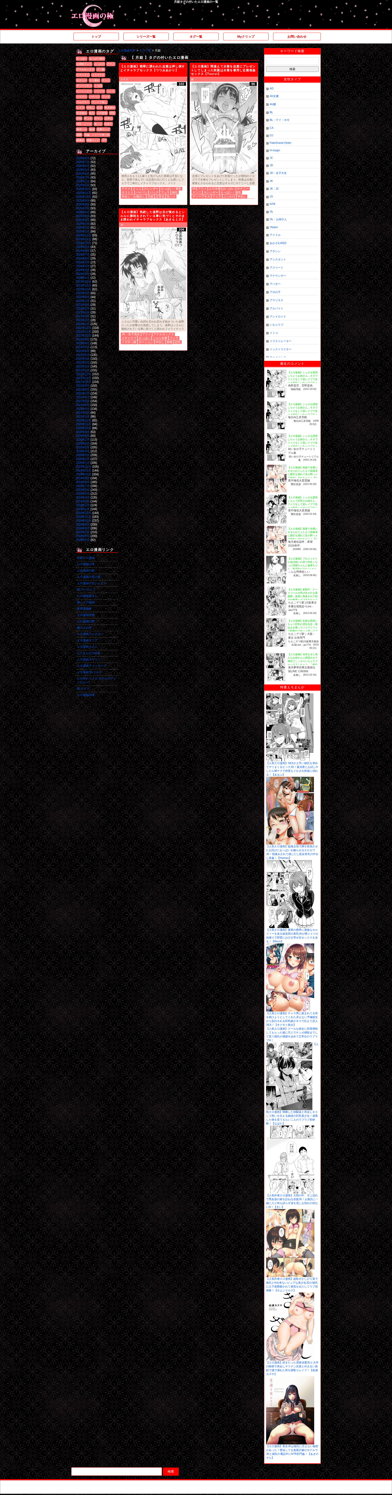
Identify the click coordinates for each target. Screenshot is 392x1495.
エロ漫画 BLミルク (89, 672)
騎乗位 (80, 140)
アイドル (275, 235)
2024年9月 (83, 247)
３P (104, 140)
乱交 (99, 107)
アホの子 (275, 292)
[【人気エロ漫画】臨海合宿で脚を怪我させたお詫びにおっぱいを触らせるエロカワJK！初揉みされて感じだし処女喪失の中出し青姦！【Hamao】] (290, 778)
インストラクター (281, 349)
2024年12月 (83, 235)
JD (271, 165)
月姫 (150, 196)
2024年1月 (83, 277)
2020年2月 (83, 459)
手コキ (88, 118)
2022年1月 (83, 370)
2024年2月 (83, 274)
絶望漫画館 (84, 608)
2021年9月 (83, 385)
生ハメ (98, 123)
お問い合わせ (296, 36)
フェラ (106, 96)
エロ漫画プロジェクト (91, 583)
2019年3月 (83, 501)
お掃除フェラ (84, 64)
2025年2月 (83, 227)
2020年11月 (83, 424)
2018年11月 (83, 516)
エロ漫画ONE (86, 695)
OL (271, 211)
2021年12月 (83, 374)
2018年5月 (83, 540)
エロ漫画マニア (87, 640)
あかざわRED (278, 243)
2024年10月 (83, 243)
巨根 (79, 118)
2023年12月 (83, 281)
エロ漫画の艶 (86, 621)
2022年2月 (83, 366)
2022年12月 (83, 328)
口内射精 (102, 113)
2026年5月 (83, 169)
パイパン (94, 96)
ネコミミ (127, 192)
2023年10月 (83, 289)
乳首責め (82, 113)
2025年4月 (83, 220)
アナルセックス (85, 69)
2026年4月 (83, 173)
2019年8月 (83, 482)
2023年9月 (83, 293)
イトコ (274, 333)
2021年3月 (83, 408)
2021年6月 (83, 397)
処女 (91, 113)
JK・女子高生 (131, 334)
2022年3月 (83, 362)
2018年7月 (83, 532)
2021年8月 (83, 389)
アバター (275, 284)
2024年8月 (83, 250)
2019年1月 (83, 509)
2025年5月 (83, 216)
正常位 (108, 118)
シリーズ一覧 (146, 36)
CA (272, 128)
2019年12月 (83, 466)
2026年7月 (83, 162)
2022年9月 (83, 339)
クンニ (106, 80)
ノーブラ (99, 91)
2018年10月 (83, 520)
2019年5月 (83, 493)
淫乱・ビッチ (84, 123)
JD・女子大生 (278, 173)
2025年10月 (83, 196)
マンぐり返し (99, 102)
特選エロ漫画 (86, 557)
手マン (98, 118)
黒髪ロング (93, 140)
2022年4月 (83, 358)
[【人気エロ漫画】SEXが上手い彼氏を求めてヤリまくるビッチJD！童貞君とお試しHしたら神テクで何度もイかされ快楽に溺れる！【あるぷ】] (290, 694)
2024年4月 (83, 266)
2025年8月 (83, 204)
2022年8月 (83, 343)
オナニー (82, 80)
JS (271, 196)
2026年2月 (83, 181)
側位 (175, 192)
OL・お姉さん (278, 219)
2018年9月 (83, 524)
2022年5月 (83, 355)
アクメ (111, 64)
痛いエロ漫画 (86, 602)
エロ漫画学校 (86, 615)
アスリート (276, 267)
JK (121, 225)
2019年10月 (83, 474)
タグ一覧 (196, 36)
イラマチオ (98, 74)
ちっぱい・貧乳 (171, 188)
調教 (79, 134)
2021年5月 (83, 401)
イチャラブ (83, 74)
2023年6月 (83, 304)
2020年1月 (83, 462)
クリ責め (94, 80)
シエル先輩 (160, 338)
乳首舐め (110, 107)
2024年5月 (83, 262)
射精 (170, 342)
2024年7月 (83, 254)
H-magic (275, 150)
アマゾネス (276, 300)
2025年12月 (83, 189)
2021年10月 (83, 382)
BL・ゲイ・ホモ (279, 120)
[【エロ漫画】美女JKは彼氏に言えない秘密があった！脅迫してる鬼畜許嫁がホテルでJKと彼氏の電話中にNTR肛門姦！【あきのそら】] (290, 1377)
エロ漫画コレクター (90, 634)
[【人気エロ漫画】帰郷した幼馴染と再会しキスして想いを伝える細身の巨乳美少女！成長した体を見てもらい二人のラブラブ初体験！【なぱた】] (289, 1044)
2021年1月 (83, 416)
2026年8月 (83, 158)
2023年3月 (83, 316)
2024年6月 (83, 258)
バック (111, 91)
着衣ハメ (82, 129)
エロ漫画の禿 (86, 564)
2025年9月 (83, 200)
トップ (96, 36)
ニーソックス (84, 91)
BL (271, 112)
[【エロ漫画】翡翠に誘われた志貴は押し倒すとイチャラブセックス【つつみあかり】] (153, 128)
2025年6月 (83, 212)
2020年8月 (83, 435)
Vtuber (274, 227)
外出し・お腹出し (133, 196)
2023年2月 (83, 320)
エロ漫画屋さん (87, 596)
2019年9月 (83, 478)
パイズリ (82, 96)
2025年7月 (83, 208)
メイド (124, 79)
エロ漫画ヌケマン (88, 659)
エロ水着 (215, 188)
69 (194, 188)
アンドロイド (278, 316)
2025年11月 (83, 193)
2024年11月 (83, 239)
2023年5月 (83, 308)
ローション (146, 342)
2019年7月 (83, 486)
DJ (271, 135)
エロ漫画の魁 (86, 570)
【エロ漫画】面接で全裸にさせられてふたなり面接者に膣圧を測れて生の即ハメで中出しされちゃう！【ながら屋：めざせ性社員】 (303, 474)
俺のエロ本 (84, 627)
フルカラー (83, 102)
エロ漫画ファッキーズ (91, 665)
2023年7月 (83, 301)
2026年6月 (83, 166)
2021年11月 (83, 378)
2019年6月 (83, 489)
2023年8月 (83, 297)
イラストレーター (281, 341)
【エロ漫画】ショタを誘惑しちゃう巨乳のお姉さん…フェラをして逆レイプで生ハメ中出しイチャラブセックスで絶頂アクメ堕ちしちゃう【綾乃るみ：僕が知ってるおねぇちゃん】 (303, 507)
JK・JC (274, 188)
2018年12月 (83, 513)
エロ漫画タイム (87, 646)
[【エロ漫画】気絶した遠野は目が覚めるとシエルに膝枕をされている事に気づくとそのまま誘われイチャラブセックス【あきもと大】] (153, 273)
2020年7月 (83, 439)
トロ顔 (98, 85)
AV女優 (274, 96)
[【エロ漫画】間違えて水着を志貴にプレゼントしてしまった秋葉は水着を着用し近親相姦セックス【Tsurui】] (224, 128)
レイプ (80, 107)
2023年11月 (83, 285)
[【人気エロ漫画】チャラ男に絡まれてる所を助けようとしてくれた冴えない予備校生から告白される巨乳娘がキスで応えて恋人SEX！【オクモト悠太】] (290, 945)
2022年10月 (83, 335)
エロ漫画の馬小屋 (88, 577)
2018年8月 (83, 528)
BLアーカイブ (86, 589)
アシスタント (278, 259)
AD (272, 88)
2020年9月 (83, 432)
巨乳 (112, 113)
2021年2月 (83, 412)
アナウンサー (278, 275)
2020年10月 (83, 428)
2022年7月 (83, 347)
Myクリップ (246, 36)
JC (271, 157)
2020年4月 (83, 451)
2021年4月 (83, 405)
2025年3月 (83, 223)
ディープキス (84, 85)
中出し (90, 107)
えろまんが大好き (88, 653)
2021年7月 (83, 393)
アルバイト (276, 308)
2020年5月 (83, 447)
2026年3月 (83, 177)
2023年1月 (83, 324)
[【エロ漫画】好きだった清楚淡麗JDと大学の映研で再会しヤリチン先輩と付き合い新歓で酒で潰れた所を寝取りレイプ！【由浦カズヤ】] (290, 1294)
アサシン (275, 251)
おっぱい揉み (96, 58)
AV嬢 (273, 104)
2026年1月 (83, 185)
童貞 (91, 129)
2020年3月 (83, 455)
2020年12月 (83, 420)
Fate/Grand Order (280, 143)
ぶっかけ (99, 64)
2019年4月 (83, 497)
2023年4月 (83, 312)
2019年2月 (83, 505)
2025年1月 (83, 231)
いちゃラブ (276, 324)
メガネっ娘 (129, 342)
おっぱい (82, 58)
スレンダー (151, 188)
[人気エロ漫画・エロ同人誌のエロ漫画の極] (92, 6)
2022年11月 (83, 331)
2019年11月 (83, 470)
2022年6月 (83, 351)
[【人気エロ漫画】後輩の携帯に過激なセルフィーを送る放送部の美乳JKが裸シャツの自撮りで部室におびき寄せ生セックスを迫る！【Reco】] (290, 861)
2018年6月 (83, 536)
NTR (272, 204)
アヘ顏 (100, 69)
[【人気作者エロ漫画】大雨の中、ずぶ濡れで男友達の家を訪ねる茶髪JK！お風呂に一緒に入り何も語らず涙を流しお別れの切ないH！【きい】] (290, 1127)
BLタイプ (83, 688)
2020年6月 (83, 443)
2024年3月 (83, 270)
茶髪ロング (103, 129)
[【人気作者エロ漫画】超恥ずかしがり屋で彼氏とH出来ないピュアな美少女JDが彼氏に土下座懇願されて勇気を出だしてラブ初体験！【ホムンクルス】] (290, 1210)
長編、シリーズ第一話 (96, 134)
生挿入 (108, 123)
